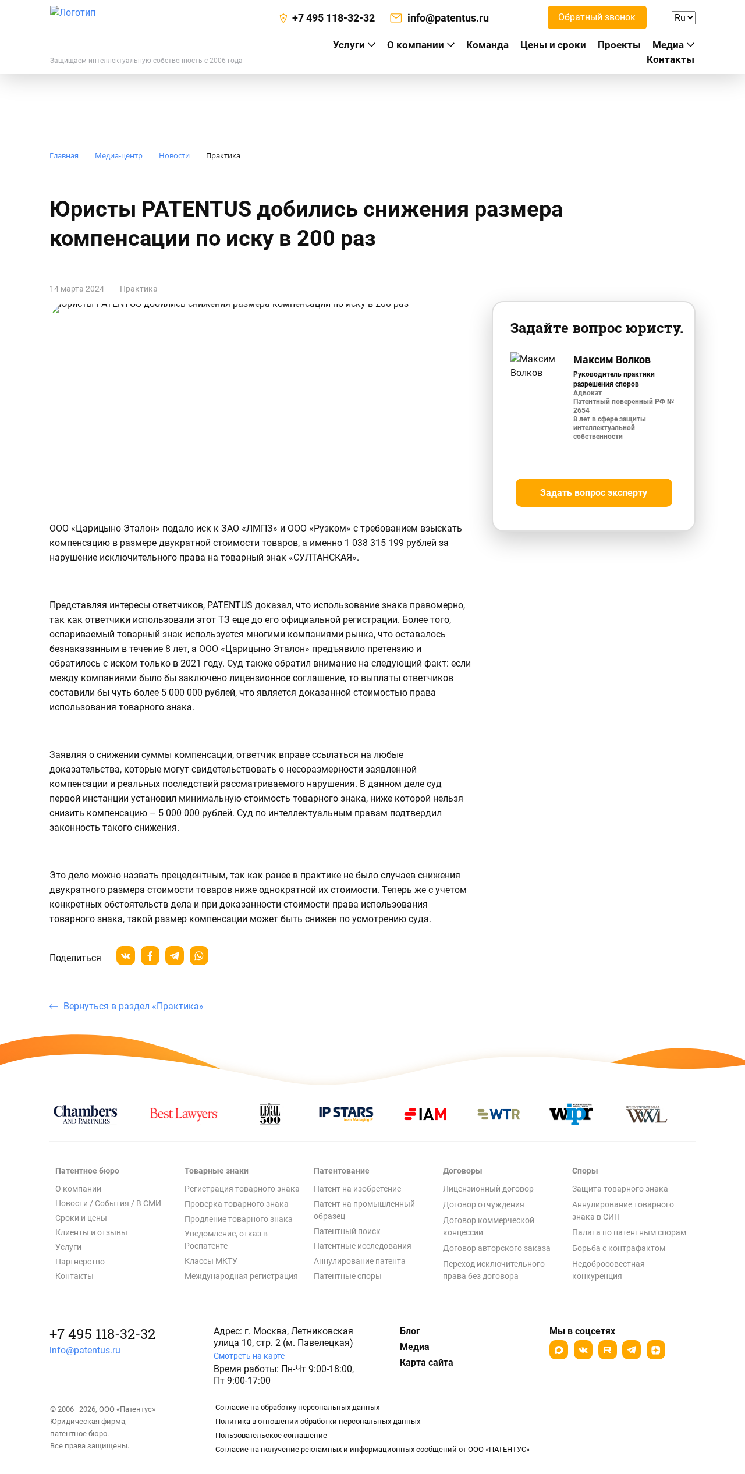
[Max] (558, 1349)
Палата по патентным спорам (629, 1232)
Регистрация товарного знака (242, 1188)
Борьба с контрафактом (618, 1248)
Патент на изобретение (357, 1188)
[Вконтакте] (583, 1349)
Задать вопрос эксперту (593, 492)
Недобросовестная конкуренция (608, 1270)
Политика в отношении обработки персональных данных (317, 1421)
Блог (410, 1331)
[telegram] (174, 955)
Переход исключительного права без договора (494, 1270)
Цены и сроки (553, 45)
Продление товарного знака (239, 1219)
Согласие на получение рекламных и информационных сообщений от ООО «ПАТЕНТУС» (372, 1449)
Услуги (68, 1247)
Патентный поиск (347, 1231)
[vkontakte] (125, 955)
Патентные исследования (362, 1245)
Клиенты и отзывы (91, 1232)
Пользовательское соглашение (271, 1435)
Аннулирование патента (360, 1261)
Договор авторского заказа (497, 1248)
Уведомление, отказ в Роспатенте (226, 1239)
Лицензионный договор (488, 1188)
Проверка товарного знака (237, 1204)
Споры (585, 1170)
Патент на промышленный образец (364, 1210)
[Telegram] (631, 1349)
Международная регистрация (241, 1276)
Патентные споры (348, 1276)
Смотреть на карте (249, 1355)
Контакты (670, 59)
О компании (415, 45)
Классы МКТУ (211, 1261)
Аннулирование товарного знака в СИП (623, 1210)
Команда (487, 45)
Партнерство (80, 1261)
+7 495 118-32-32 (102, 1334)
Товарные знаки (217, 1170)
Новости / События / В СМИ (108, 1203)
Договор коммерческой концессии (488, 1226)
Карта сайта (426, 1362)
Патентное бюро (87, 1170)
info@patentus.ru (84, 1350)
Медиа (668, 45)
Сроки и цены (81, 1218)
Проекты (619, 45)
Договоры (463, 1170)
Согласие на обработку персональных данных (297, 1407)
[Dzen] (656, 1349)
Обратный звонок (597, 17)
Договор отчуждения (483, 1204)
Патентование (342, 1170)
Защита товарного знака (620, 1188)
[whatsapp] (199, 955)
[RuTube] (607, 1349)
